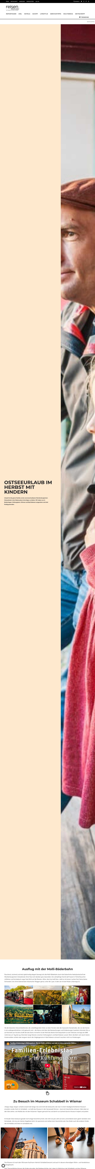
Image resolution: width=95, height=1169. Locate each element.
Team (7, 1)
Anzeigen (22, 1)
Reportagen (11, 14)
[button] (3, 1165)
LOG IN (37, 1)
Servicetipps (55, 14)
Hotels (27, 14)
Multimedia (68, 14)
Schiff (35, 14)
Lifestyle (44, 14)
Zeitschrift (14, 1)
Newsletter (30, 1)
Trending (85, 17)
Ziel (20, 14)
